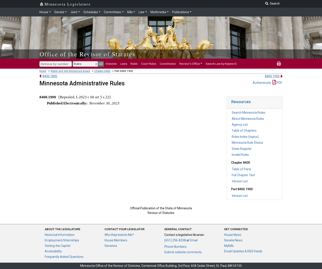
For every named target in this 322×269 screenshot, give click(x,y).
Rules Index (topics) (245, 136)
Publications (180, 12)
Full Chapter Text (243, 175)
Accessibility (53, 251)
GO (101, 64)
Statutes (111, 63)
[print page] (279, 63)
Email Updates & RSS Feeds (243, 251)
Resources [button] (241, 101)
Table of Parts (241, 169)
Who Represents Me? (119, 235)
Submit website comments (183, 252)
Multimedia (158, 12)
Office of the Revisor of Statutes (87, 54)
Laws (123, 63)
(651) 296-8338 (175, 240)
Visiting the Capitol (57, 245)
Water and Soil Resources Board (70, 71)
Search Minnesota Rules (248, 112)
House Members (115, 240)
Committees (112, 12)
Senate (59, 12)
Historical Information (59, 235)
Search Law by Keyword (221, 63)
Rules (134, 63)
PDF (279, 82)
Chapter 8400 (102, 71)
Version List (240, 181)
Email (194, 240)
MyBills (229, 245)
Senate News (233, 240)
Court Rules (148, 63)
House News (232, 235)
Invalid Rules (240, 154)
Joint (73, 12)
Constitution (168, 63)
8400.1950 (272, 76)
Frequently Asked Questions (64, 256)
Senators (110, 245)
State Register (242, 149)
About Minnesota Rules (248, 118)
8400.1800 (49, 76)
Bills (130, 12)
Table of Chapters (244, 130)
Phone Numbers (175, 246)
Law (141, 12)
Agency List (240, 124)
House (43, 12)
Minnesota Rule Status (247, 142)
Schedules (90, 12)
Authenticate (262, 82)
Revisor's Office (189, 63)
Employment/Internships (62, 240)
